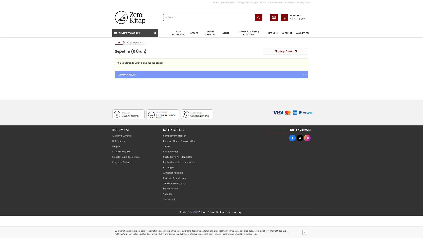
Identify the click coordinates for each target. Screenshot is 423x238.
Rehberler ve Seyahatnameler (179, 162)
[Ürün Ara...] (258, 17)
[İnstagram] (307, 138)
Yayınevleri (169, 199)
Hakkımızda (118, 141)
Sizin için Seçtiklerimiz (174, 178)
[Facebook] (292, 138)
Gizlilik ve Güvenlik (122, 135)
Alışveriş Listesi (135, 42)
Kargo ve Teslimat (122, 162)
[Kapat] (304, 232)
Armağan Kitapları (173, 172)
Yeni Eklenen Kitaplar (174, 183)
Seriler (166, 146)
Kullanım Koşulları (121, 151)
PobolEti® (193, 212)
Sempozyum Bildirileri (224, 2)
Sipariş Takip (303, 2)
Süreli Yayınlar (275, 2)
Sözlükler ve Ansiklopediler (177, 157)
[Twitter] (300, 138)
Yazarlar (167, 194)
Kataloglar (168, 167)
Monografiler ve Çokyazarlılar (251, 2)
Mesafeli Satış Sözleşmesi (126, 157)
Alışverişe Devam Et (286, 51)
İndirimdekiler (170, 188)
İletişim (116, 146)
